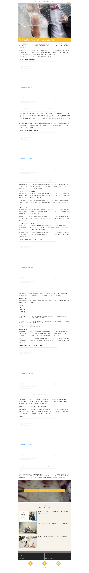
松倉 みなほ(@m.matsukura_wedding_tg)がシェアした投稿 (38, 108)
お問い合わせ (21, 558)
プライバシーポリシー (49, 558)
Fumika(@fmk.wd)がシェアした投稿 (38, 394)
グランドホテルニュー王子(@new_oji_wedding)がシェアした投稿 (38, 180)
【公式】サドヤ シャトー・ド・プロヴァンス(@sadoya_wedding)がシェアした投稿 (38, 466)
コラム (46, 555)
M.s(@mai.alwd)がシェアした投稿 (38, 288)
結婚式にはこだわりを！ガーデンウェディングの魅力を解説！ (33, 406)
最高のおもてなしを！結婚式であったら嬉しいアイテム (32, 326)
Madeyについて (22, 555)
